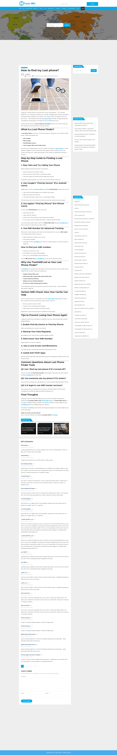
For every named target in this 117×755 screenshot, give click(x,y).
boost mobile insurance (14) (81, 205)
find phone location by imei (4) (82, 222)
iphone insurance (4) (79, 256)
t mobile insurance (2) (80, 315)
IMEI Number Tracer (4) (80, 242)
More (78, 8)
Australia (64, 8)
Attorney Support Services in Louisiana (30, 654)
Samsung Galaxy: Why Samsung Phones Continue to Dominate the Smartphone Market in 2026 (84, 147)
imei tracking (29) (79, 249)
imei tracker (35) (78, 246)
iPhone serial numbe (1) (80, 260)
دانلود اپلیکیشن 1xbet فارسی (27, 519)
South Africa (51, 8)
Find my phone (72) (79, 215)
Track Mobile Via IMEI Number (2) (83, 329)
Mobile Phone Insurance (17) (81, 277)
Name (23, 693)
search (92, 3)
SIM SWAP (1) (77, 311)
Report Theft (29, 8)
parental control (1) (79, 301)
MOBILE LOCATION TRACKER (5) (82, 274)
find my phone (36, 76)
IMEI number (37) (79, 239)
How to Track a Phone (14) (81, 229)
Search (93, 70)
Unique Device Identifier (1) (81, 336)
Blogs (82, 8)
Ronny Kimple (24, 445)
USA (41, 8)
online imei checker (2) (80, 298)
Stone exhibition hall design (28, 488)
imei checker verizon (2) (80, 236)
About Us (35, 8)
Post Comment (26, 701)
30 (34, 666)
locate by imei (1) (78, 267)
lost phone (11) (78, 270)
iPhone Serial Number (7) (81, 263)
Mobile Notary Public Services (28, 634)
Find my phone (24, 67)
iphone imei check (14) (80, 253)
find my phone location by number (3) (84, 218)
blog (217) (77, 201)
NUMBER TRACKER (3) (80, 294)
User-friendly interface (26, 463)
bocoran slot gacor (25, 617)
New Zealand (71, 8)
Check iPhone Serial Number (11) (83, 211)
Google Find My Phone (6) (81, 225)
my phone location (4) (80, 291)
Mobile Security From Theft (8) (82, 284)
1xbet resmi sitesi (25, 593)
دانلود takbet (24, 552)
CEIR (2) (76, 208)
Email (47, 693)
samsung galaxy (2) (79, 305)
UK (45, 8)
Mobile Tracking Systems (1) (81, 287)
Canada (57, 8)
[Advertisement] (58, 53)
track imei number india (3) (81, 322)
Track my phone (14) (79, 332)
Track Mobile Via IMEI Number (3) (83, 325)
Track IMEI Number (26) (80, 318)
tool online (55, 415)
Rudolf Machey (24, 455)
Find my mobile (43, 76)
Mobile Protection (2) (79, 280)
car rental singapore (26, 498)
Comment (23, 676)
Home (23, 8)
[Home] (20, 8)
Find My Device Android (52, 76)
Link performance (25, 476)
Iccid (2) (76, 232)
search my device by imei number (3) (84, 308)
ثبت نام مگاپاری (24, 572)
